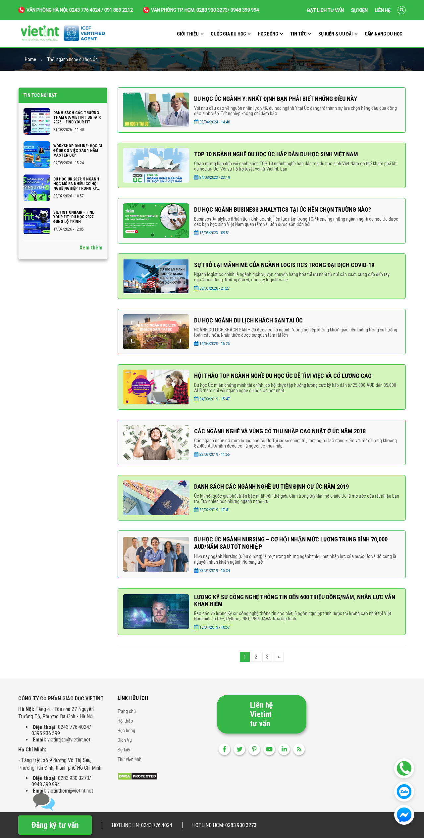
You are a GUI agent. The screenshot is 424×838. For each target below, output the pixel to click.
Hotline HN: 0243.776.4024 (142, 825)
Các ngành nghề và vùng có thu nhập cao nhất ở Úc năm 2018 (280, 431)
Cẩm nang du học (383, 33)
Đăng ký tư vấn (55, 825)
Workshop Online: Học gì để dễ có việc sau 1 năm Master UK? (77, 151)
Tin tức (298, 33)
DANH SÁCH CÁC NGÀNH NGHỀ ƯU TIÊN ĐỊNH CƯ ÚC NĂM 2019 (271, 486)
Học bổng (268, 33)
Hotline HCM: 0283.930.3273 (224, 825)
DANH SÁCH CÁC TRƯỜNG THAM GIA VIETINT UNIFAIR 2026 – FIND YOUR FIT (77, 117)
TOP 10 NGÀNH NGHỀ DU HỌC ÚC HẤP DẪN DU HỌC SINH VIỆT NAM (276, 154)
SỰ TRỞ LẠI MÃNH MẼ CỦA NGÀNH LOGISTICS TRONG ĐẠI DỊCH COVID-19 (284, 264)
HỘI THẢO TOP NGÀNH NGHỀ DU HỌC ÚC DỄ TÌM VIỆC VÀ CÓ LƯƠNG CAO (283, 375)
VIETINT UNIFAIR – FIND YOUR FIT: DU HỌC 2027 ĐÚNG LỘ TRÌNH (73, 217)
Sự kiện (359, 10)
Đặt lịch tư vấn (325, 10)
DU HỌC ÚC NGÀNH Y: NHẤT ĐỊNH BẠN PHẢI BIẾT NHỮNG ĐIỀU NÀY (275, 98)
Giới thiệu (188, 33)
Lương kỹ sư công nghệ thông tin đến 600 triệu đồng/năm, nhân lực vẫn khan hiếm (294, 600)
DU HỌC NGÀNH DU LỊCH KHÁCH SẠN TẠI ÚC (248, 320)
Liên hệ (383, 10)
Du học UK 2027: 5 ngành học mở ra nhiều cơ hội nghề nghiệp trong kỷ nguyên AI (76, 184)
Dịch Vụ (125, 740)
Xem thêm (91, 247)
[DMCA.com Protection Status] (138, 776)
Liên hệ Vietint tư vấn (261, 714)
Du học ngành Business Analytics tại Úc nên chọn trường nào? (282, 209)
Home (30, 59)
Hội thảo (125, 721)
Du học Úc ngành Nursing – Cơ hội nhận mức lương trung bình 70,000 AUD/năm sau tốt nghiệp (291, 543)
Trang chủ (127, 711)
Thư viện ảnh (129, 759)
